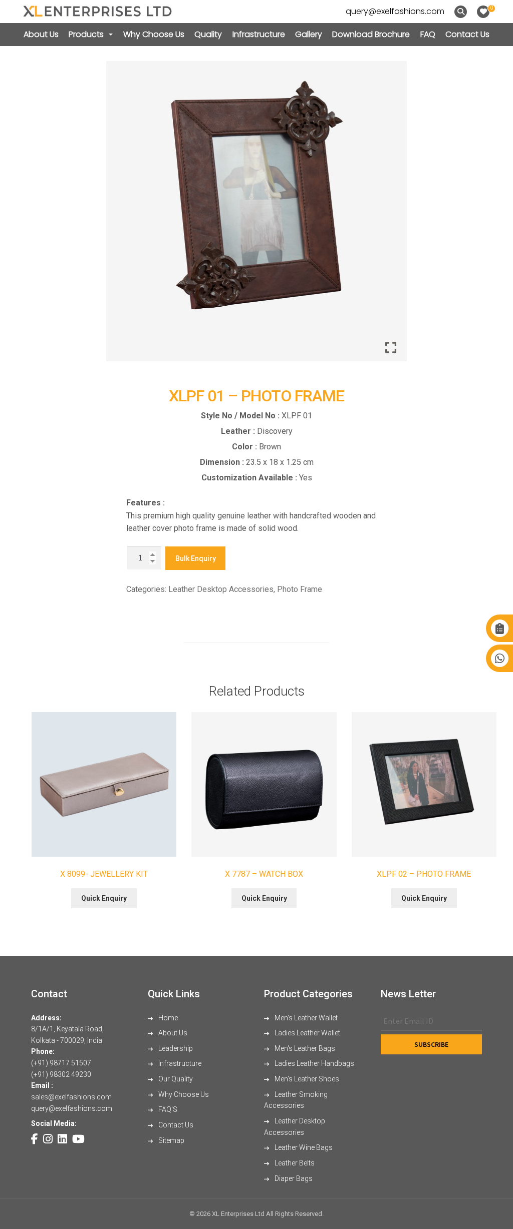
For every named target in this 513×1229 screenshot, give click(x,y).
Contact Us (467, 34)
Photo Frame (299, 589)
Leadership (175, 1048)
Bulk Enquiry (195, 558)
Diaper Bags (293, 1178)
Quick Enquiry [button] (104, 898)
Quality (208, 34)
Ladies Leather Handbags (313, 1063)
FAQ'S (167, 1109)
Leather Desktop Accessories (221, 589)
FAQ (427, 34)
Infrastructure (258, 34)
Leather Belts (294, 1163)
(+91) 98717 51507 (61, 1063)
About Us (41, 34)
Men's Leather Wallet (305, 1018)
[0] (483, 12)
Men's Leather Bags (304, 1048)
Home (167, 1018)
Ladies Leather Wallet (306, 1033)
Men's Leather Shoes (306, 1079)
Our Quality (175, 1079)
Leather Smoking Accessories (296, 1100)
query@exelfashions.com (395, 11)
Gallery (308, 34)
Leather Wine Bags (303, 1147)
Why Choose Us (153, 34)
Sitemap (170, 1140)
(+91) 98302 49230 (61, 1074)
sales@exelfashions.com (71, 1097)
